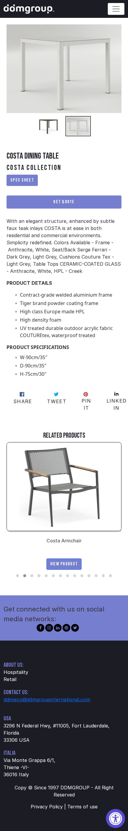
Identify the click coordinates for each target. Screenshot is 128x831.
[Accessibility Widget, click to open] (115, 818)
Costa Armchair (64, 541)
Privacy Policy (47, 807)
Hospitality (16, 672)
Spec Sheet (22, 180)
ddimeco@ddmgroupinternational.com (47, 699)
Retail (10, 679)
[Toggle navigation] (116, 9)
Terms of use (82, 807)
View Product (64, 564)
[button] (17, 576)
